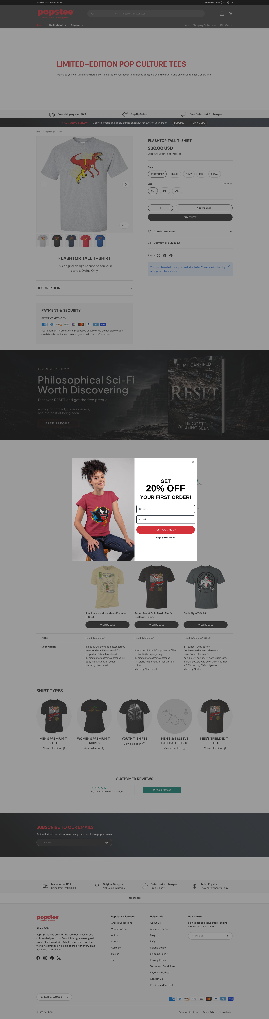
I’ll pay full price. (165, 537)
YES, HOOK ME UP (165, 529)
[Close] (193, 461)
